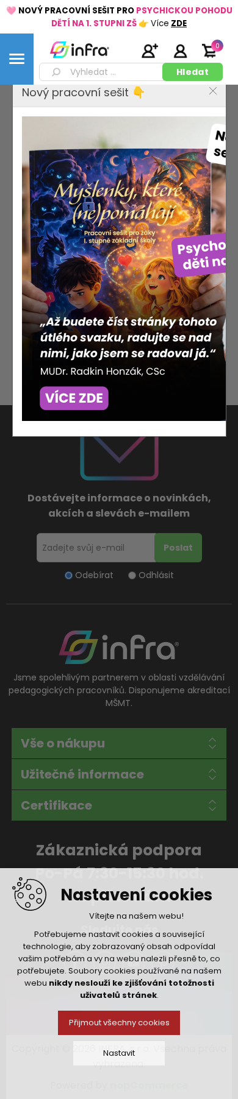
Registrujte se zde (149, 51)
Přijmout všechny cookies (119, 1022)
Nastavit (119, 1053)
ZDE (179, 23)
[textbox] (103, 72)
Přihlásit (180, 51)
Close (213, 91)
